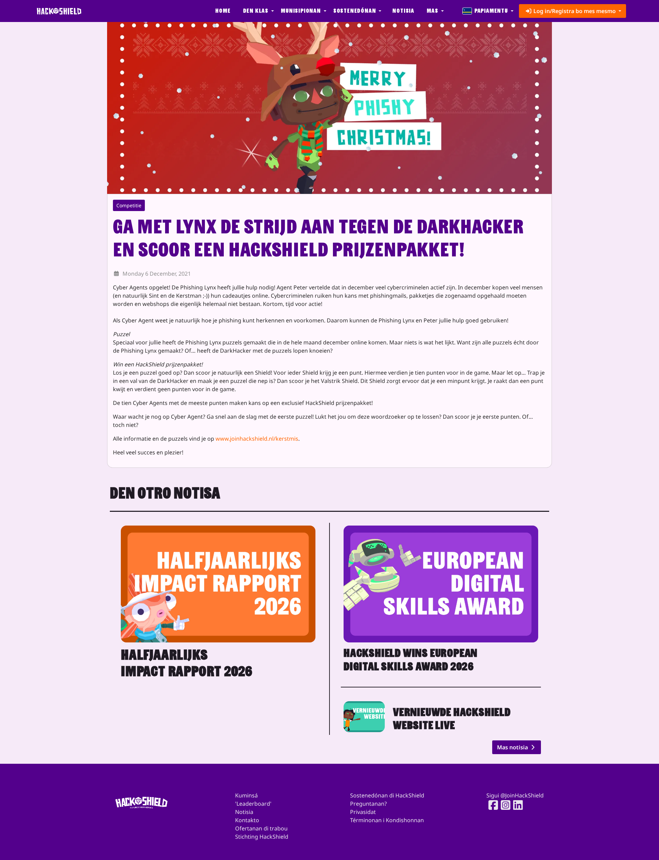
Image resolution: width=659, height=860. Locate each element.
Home (222, 10)
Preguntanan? (368, 803)
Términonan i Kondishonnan (387, 820)
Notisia (403, 10)
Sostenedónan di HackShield (387, 795)
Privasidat (363, 812)
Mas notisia (513, 747)
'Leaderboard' (253, 803)
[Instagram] (503, 805)
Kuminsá (246, 795)
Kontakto (247, 820)
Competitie (128, 205)
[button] (258, 11)
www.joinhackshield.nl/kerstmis (257, 438)
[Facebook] (491, 805)
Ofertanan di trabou (261, 828)
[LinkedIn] (516, 805)
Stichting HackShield (261, 836)
